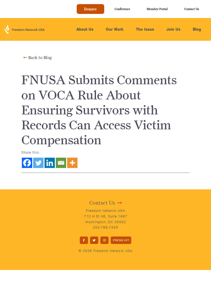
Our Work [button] (115, 29)
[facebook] (84, 240)
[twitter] (94, 240)
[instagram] (104, 240)
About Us (84, 29)
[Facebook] (27, 163)
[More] (72, 163)
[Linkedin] (50, 163)
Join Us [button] (173, 29)
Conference (122, 9)
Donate (90, 9)
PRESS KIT (121, 240)
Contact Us (191, 9)
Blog (197, 29)
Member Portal (157, 9)
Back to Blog (39, 57)
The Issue (145, 29)
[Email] (61, 163)
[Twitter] (38, 163)
